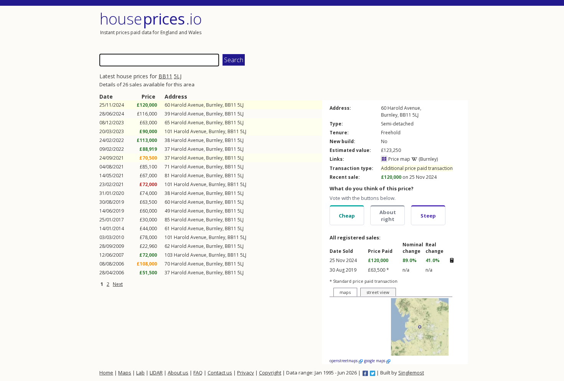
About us (178, 372)
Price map (398, 159)
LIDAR (156, 372)
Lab (140, 372)
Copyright (270, 372)
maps (345, 292)
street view (377, 292)
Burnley (214, 105)
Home (106, 372)
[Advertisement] (376, 29)
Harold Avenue (187, 105)
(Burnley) (427, 159)
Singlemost (411, 372)
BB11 (165, 76)
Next (118, 284)
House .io (150, 18)
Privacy (245, 372)
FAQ (198, 372)
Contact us (220, 372)
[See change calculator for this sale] (451, 260)
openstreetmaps (344, 360)
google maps (375, 360)
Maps (124, 372)
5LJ (177, 76)
